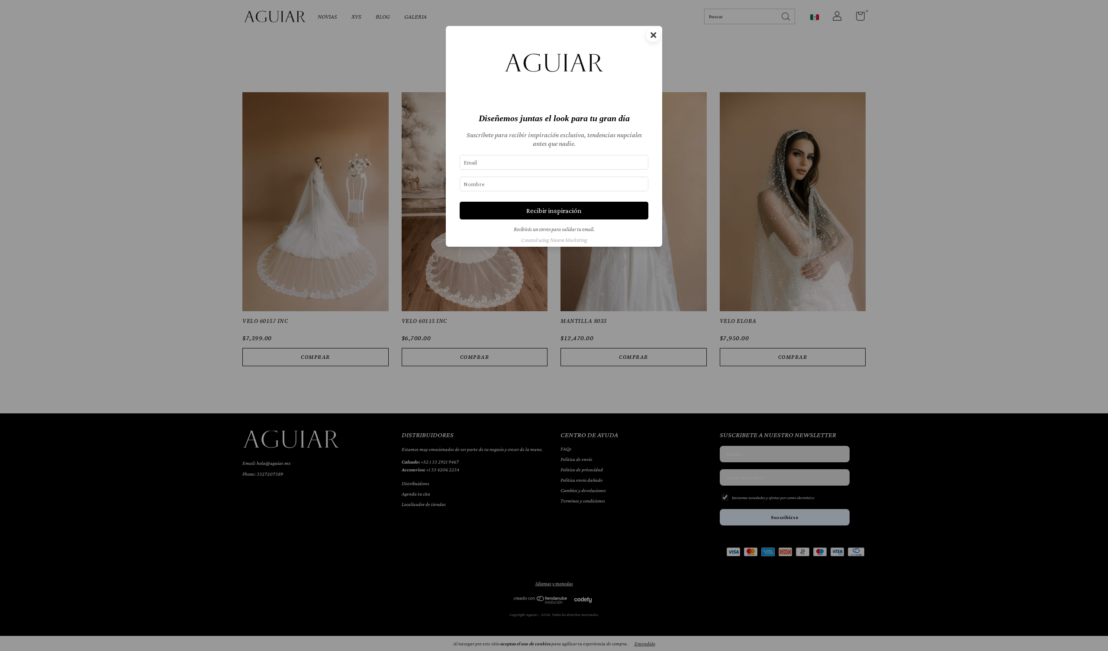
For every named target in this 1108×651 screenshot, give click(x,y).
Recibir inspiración (554, 210)
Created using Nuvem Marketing (554, 240)
